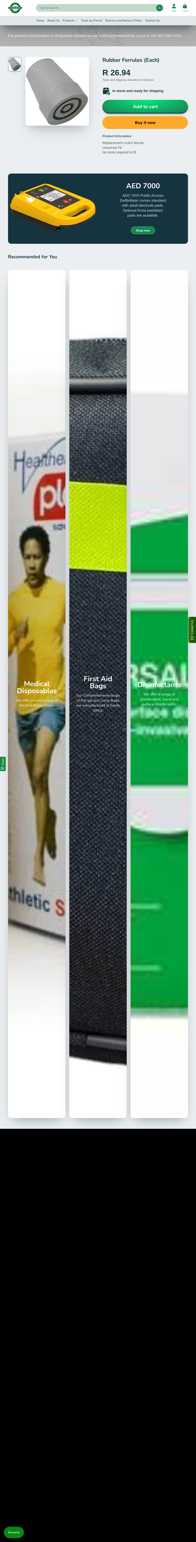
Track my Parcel (91, 20)
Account (174, 8)
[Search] (159, 8)
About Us (53, 20)
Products (69, 20)
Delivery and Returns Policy (123, 20)
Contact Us (152, 20)
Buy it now (145, 122)
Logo (15, 8)
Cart (185, 8)
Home (40, 20)
